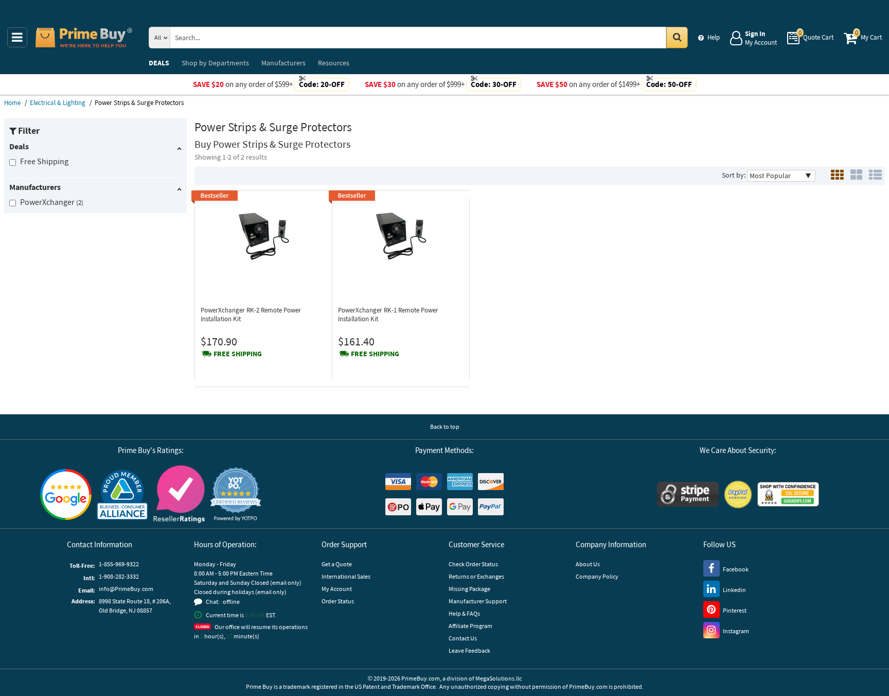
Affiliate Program (470, 626)
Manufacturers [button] (35, 187)
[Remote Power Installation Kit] (263, 235)
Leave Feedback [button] (469, 650)
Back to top (444, 426)
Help (713, 37)
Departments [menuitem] (215, 62)
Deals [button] (19, 146)
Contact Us (463, 638)
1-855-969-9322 (119, 564)
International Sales (346, 576)
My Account (337, 589)
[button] (235, 494)
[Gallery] (856, 175)
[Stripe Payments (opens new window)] (688, 494)
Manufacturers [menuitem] (283, 62)
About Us (588, 564)
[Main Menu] (17, 37)
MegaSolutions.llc (498, 678)
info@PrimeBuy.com (126, 589)
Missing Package (469, 589)
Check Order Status (473, 564)
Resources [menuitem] (333, 62)
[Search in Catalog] (677, 37)
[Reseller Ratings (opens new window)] (179, 494)
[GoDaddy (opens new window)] (788, 494)
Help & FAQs (464, 613)
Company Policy (597, 576)
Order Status (338, 601)
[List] (875, 175)
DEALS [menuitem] (159, 62)
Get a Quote (337, 564)
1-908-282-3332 (119, 576)
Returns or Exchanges (476, 576)
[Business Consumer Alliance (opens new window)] (122, 494)
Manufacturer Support (478, 601)
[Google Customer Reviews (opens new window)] (66, 494)
